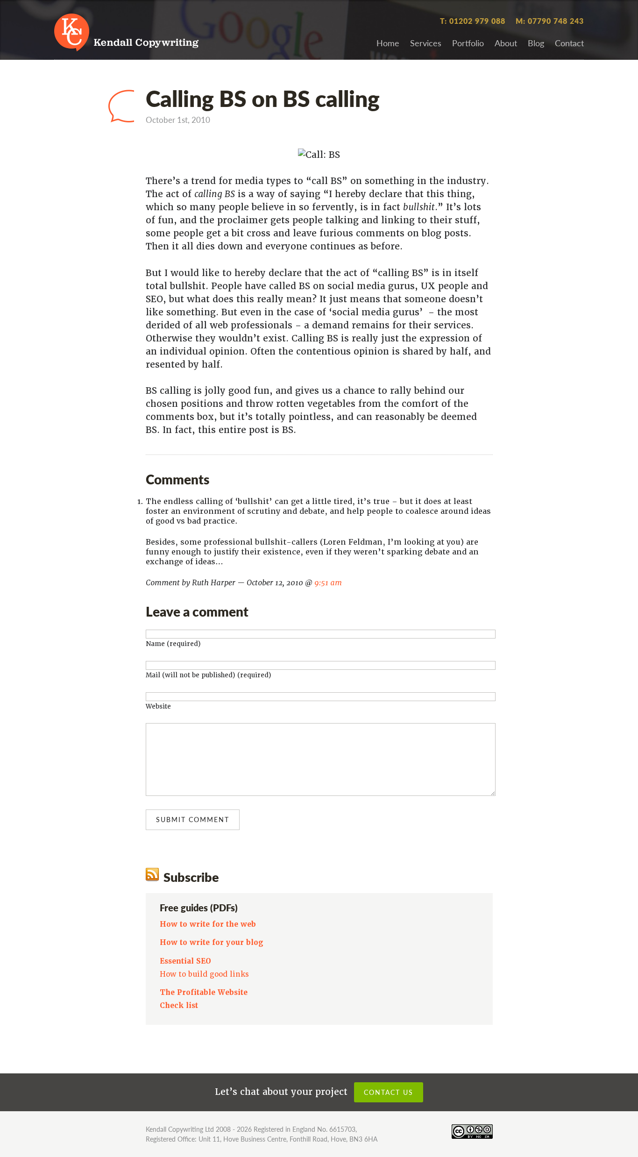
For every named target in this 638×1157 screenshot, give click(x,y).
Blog (536, 43)
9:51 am (328, 583)
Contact (569, 43)
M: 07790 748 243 (550, 20)
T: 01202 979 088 (472, 20)
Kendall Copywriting (146, 43)
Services (425, 43)
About (506, 43)
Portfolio (468, 43)
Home (387, 43)
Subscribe (191, 877)
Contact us (388, 1092)
